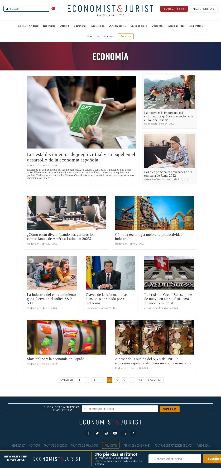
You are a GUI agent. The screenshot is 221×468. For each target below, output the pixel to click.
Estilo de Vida (176, 26)
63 (140, 380)
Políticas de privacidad (84, 445)
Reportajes (49, 26)
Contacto (34, 445)
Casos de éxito (139, 26)
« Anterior (66, 380)
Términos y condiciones (137, 445)
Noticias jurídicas (28, 26)
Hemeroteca (196, 26)
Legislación (97, 26)
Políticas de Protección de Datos (174, 445)
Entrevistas (80, 26)
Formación (93, 36)
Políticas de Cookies (55, 445)
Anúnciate (111, 445)
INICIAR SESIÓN (203, 8)
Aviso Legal (203, 445)
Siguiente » (154, 380)
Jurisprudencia (117, 26)
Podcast (108, 36)
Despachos (158, 26)
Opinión (64, 26)
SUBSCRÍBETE (174, 8)
